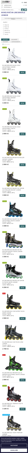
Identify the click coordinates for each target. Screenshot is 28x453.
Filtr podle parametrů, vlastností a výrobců (13, 19)
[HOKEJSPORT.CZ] (6, 2)
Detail (22, 72)
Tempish (7, 32)
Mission (7, 30)
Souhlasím (14, 450)
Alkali (6, 24)
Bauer (6, 26)
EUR (26, 5)
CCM (6, 28)
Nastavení (14, 445)
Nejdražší (5, 41)
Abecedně (5, 39)
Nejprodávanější (16, 41)
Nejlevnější (14, 39)
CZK (24, 5)
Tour (6, 34)
